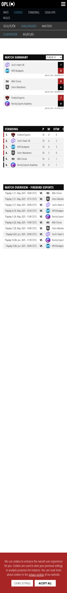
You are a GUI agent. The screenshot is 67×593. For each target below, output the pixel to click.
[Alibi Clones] (13, 158)
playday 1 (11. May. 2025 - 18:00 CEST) (21, 193)
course (18, 12)
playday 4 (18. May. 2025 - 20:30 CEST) (21, 210)
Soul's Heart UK (23, 141)
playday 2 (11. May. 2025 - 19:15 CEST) (21, 199)
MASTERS (47, 26)
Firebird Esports (23, 135)
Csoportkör (10, 34)
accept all (45, 583)
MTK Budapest (23, 147)
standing (33, 12)
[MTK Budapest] (13, 146)
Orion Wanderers (24, 153)
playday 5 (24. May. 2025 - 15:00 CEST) (21, 216)
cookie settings (22, 583)
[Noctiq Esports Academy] (13, 164)
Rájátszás (28, 34)
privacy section (36, 574)
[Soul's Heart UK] (13, 140)
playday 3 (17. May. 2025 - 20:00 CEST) (21, 205)
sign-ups (50, 12)
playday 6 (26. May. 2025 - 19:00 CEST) (21, 222)
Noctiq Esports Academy (27, 165)
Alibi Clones (22, 159)
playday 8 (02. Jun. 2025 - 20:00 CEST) (21, 234)
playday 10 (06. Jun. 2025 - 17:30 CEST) (21, 240)
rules (6, 18)
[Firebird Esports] (13, 134)
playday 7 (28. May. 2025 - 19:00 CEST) (21, 228)
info (5, 12)
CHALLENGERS (28, 26)
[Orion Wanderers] (13, 152)
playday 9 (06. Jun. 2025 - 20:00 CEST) (21, 246)
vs (41, 193)
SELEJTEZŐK (9, 26)
